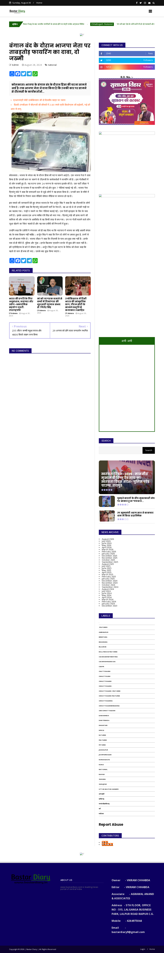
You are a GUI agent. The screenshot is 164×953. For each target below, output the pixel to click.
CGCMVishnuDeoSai (107, 661)
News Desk (107, 844)
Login (142, 949)
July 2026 (106, 541)
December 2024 (109, 580)
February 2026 (109, 551)
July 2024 (106, 591)
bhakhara (103, 642)
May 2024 (106, 595)
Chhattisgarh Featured (109, 696)
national (52, 64)
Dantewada (104, 720)
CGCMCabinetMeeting (108, 657)
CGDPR (101, 666)
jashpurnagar (105, 755)
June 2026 (106, 543)
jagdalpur (103, 750)
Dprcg (101, 730)
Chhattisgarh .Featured (81, 24)
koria (101, 765)
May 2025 (106, 570)
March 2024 (107, 599)
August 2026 (108, 539)
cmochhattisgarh (107, 711)
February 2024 (109, 601)
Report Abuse (111, 824)
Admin (105, 842)
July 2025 (106, 566)
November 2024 (110, 582)
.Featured (103, 627)
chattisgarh (104, 671)
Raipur (102, 774)
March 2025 (107, 574)
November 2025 (110, 557)
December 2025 (109, 555)
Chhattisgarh (105, 681)
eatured (102, 735)
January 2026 (108, 553)
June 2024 (106, 593)
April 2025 (106, 572)
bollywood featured (108, 652)
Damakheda (104, 716)
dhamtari (103, 725)
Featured (103, 740)
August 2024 (108, 589)
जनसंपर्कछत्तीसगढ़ (104, 804)
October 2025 (108, 559)
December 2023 (109, 605)
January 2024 (108, 603)
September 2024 (110, 586)
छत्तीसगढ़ (101, 799)
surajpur (103, 784)
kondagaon (104, 760)
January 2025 (108, 578)
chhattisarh (104, 676)
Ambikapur (103, 632)
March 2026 (107, 549)
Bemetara (103, 637)
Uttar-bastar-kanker (109, 789)
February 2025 (109, 576)
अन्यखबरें (101, 794)
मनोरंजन (101, 814)
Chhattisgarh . (105, 686)
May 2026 (106, 545)
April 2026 (106, 547)
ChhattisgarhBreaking (109, 706)
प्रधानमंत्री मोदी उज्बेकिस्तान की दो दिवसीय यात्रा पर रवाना (39, 100)
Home (39, 2)
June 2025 (106, 568)
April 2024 (106, 597)
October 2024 (108, 584)
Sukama (102, 779)
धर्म (100, 809)
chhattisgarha (106, 701)
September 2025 (110, 561)
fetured (102, 745)
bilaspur (103, 647)
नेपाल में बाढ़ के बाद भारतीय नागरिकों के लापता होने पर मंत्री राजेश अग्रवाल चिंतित (32, 24)
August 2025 (108, 564)
